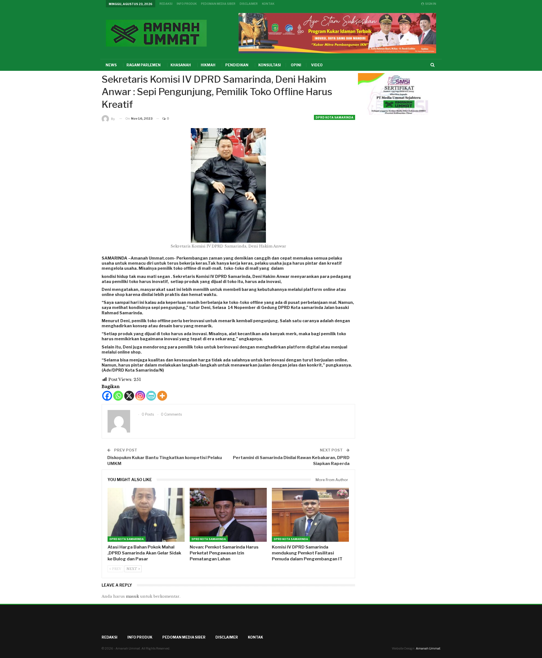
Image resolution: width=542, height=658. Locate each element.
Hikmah (208, 65)
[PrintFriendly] (151, 396)
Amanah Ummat (428, 648)
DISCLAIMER (249, 3)
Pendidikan (236, 65)
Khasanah (181, 65)
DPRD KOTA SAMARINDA (334, 117)
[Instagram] (140, 396)
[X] (129, 396)
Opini (296, 65)
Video (317, 65)
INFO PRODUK (187, 3)
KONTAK (268, 3)
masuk (132, 596)
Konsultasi (269, 65)
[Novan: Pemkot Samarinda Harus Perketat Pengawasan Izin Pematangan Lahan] (228, 515)
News (111, 65)
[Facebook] (107, 396)
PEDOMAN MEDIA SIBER (218, 3)
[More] (162, 396)
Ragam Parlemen (143, 65)
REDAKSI (165, 3)
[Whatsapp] (118, 396)
